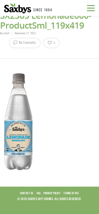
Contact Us (27, 193)
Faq (39, 193)
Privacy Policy (51, 193)
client (6, 33)
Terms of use (71, 193)
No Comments (27, 43)
